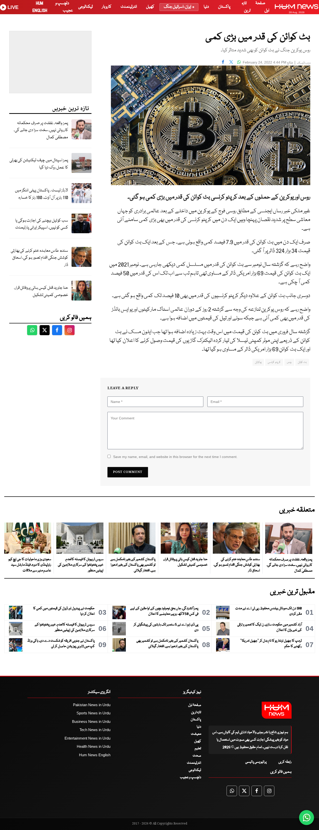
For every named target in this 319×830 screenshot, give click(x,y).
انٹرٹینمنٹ (129, 7)
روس (289, 362)
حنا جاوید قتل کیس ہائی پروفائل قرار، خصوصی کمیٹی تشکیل (41, 291)
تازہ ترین (196, 712)
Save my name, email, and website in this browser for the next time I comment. (175, 457)
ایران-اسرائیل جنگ (177, 7)
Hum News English (94, 755)
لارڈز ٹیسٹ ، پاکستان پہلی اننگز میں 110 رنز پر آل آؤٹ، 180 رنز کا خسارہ (41, 194)
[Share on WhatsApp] (239, 62)
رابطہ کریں (285, 762)
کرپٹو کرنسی (274, 362)
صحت (197, 755)
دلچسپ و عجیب (190, 777)
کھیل (150, 7)
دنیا (206, 7)
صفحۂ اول (194, 705)
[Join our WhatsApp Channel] (306, 817)
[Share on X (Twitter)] (231, 62)
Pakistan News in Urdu (91, 705)
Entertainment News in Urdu (87, 738)
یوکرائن (258, 362)
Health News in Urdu (93, 746)
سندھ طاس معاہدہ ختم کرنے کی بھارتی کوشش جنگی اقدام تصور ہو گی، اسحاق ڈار (39, 258)
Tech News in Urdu (95, 730)
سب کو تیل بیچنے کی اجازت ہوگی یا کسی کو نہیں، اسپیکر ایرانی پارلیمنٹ (41, 224)
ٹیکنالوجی (85, 7)
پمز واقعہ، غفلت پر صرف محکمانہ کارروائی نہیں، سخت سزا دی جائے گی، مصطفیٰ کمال (41, 130)
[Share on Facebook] (223, 62)
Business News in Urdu (91, 721)
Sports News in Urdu (93, 713)
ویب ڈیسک (303, 63)
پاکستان (224, 7)
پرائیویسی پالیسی (256, 762)
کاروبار (106, 7)
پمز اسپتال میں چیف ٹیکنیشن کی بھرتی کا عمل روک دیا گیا (38, 164)
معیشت (196, 734)
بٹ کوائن (302, 362)
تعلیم (198, 748)
